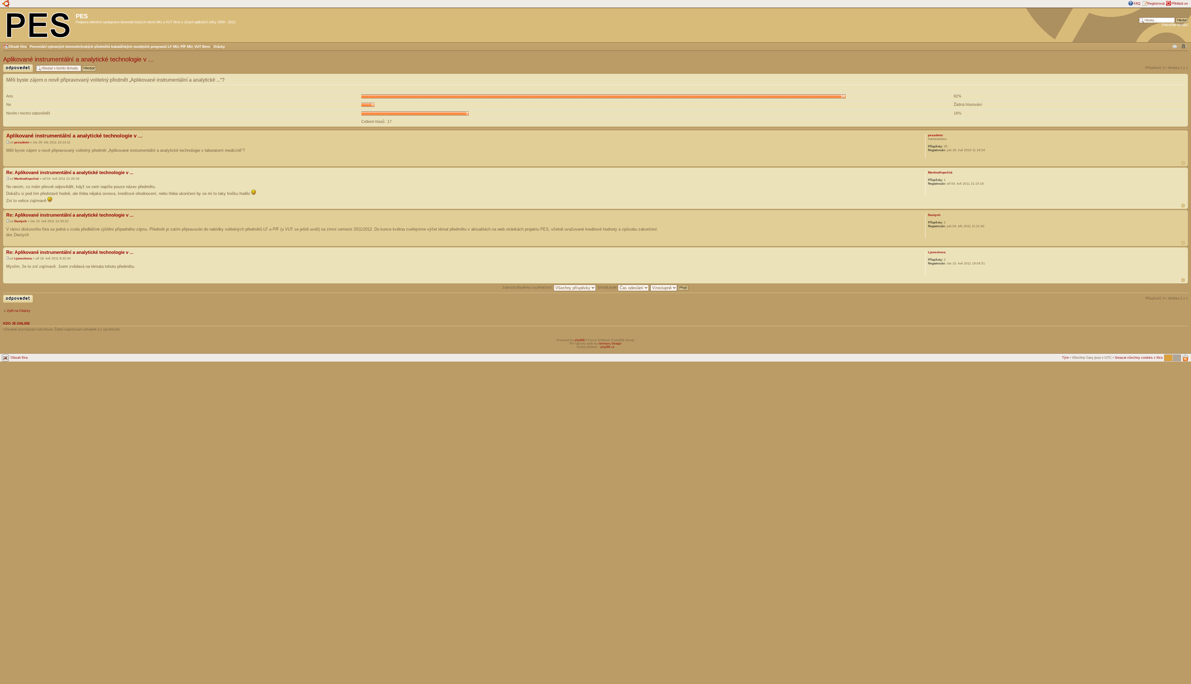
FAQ (1137, 3)
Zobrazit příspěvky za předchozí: (528, 287)
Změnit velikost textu (1183, 46)
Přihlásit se (1179, 3)
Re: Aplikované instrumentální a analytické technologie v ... (69, 172)
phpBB (580, 340)
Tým (1065, 357)
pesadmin (21, 142)
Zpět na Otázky (18, 311)
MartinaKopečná (26, 178)
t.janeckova (23, 258)
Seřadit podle (607, 287)
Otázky (219, 46)
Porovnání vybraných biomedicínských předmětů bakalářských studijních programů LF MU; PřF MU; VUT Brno (120, 46)
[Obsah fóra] (39, 24)
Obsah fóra (17, 46)
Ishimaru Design (610, 343)
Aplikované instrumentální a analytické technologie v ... (78, 59)
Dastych (20, 221)
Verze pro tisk (1174, 45)
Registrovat (1156, 3)
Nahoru (1183, 163)
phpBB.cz (607, 347)
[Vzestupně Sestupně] (669, 287)
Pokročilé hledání (1175, 25)
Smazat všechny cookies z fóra (1138, 357)
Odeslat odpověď (16, 302)
